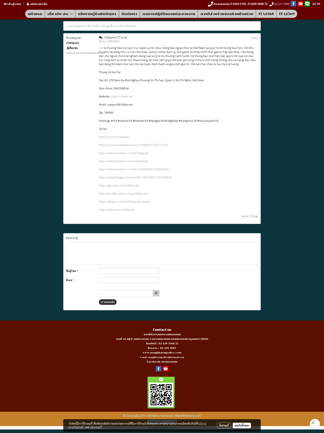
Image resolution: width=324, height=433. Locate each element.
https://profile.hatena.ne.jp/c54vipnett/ (123, 193)
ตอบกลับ (109, 302)
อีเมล (70, 280)
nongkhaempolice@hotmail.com (166, 357)
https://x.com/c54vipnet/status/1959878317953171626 (133, 145)
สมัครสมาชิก (38, 4)
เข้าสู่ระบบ (14, 4)
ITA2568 (266, 14)
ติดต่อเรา (129, 14)
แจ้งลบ (254, 38)
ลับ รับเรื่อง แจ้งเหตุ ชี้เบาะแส (104, 26)
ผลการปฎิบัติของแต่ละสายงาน (168, 14)
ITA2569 (287, 14)
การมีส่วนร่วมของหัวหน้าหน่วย (226, 14)
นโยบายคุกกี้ (96, 427)
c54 (101, 48)
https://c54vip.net (122, 96)
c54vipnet (130, 26)
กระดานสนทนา (75, 26)
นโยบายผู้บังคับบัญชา (97, 14)
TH (318, 4)
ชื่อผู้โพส (72, 271)
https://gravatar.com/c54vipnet (119, 185)
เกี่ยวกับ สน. (58, 14)
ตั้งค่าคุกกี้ (224, 425)
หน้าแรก (35, 14)
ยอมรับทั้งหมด (242, 425)
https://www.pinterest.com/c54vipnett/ (123, 161)
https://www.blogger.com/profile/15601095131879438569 (135, 177)
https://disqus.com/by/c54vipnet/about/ (124, 202)
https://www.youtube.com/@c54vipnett (124, 153)
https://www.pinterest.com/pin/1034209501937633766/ (134, 169)
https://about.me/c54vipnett (117, 210)
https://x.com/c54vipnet (114, 137)
